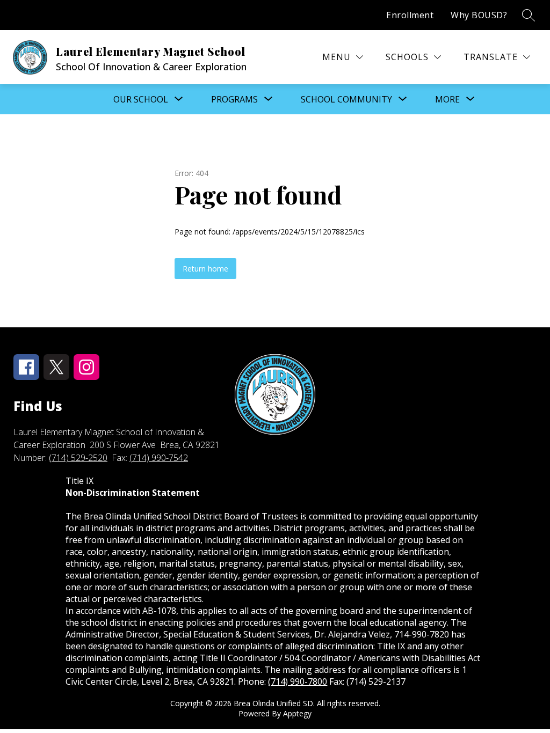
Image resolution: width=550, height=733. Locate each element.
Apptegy (297, 713)
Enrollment (409, 15)
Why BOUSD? (479, 15)
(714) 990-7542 (158, 458)
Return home (205, 268)
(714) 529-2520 (78, 458)
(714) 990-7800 (297, 681)
